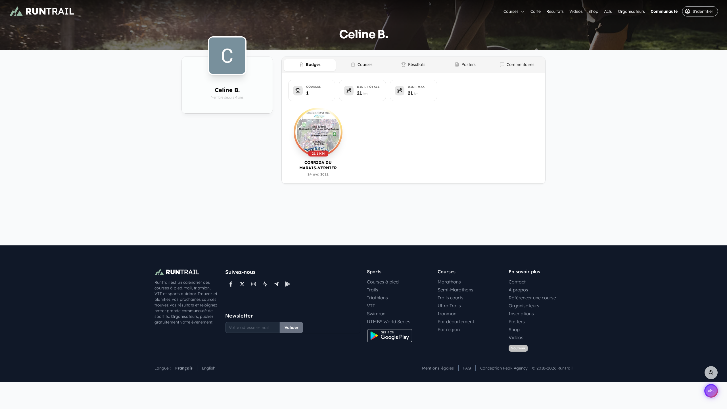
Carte (535, 11)
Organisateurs (631, 11)
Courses (511, 11)
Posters (517, 321)
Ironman (447, 313)
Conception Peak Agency (504, 368)
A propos (518, 290)
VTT (371, 305)
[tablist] (413, 65)
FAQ (467, 368)
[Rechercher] (711, 372)
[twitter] (242, 284)
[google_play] (287, 284)
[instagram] (253, 284)
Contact (517, 282)
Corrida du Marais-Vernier (318, 165)
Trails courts (450, 298)
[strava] (265, 284)
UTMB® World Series (388, 321)
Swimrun (376, 313)
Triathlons (377, 298)
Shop (593, 11)
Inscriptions (521, 313)
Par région (449, 329)
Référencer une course (532, 298)
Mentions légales (438, 368)
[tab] (310, 65)
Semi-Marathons (455, 290)
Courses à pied (383, 282)
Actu (608, 11)
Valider (291, 327)
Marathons (449, 282)
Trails (372, 290)
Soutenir (518, 348)
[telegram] (276, 284)
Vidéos (576, 11)
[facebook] (231, 284)
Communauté (664, 11)
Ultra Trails (449, 305)
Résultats (555, 11)
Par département (456, 321)
